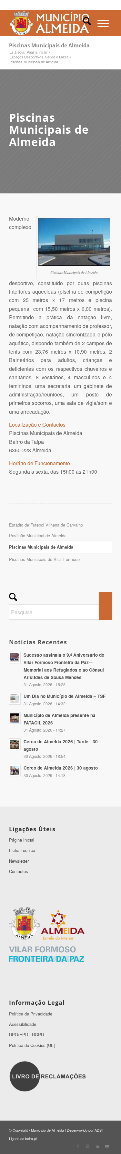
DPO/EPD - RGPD (26, 1034)
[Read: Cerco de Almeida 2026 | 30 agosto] (15, 770)
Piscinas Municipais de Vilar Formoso (44, 559)
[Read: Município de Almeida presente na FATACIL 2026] (15, 718)
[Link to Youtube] (107, 1146)
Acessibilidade (22, 1024)
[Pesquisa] (87, 23)
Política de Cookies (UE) (32, 1045)
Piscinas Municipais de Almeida (49, 45)
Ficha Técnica (22, 850)
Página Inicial (21, 840)
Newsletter (19, 861)
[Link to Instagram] (88, 1146)
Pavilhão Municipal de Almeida (37, 535)
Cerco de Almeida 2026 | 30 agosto (61, 768)
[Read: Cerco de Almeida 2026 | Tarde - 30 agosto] (15, 744)
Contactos (18, 871)
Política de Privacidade (30, 1014)
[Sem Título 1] (50, 23)
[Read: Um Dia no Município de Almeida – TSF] (15, 699)
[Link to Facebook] (78, 1146)
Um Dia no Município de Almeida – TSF (65, 696)
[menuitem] (87, 23)
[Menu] (103, 23)
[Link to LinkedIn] (97, 1146)
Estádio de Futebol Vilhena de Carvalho (46, 525)
